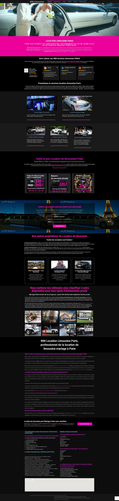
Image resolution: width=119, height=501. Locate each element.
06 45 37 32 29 (82, 1)
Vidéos (69, 1)
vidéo (33, 406)
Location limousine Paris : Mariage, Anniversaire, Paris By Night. (44, 495)
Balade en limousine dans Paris (33, 458)
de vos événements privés (46, 424)
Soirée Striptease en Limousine (83, 137)
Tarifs (64, 1)
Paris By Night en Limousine (41, 112)
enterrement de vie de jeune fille (65, 386)
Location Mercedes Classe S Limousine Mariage (83, 271)
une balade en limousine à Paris (59, 164)
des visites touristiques (76, 247)
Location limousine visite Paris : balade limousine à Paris (39, 472)
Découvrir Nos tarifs (59, 168)
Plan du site (57, 499)
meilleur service (59, 424)
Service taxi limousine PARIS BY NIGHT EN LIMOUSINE (38, 467)
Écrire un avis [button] (33, 76)
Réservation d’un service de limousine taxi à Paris (37, 470)
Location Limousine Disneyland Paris (59, 271)
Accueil (50, 1)
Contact (75, 1)
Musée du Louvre (63, 437)
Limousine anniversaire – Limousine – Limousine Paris (38, 466)
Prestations (57, 1)
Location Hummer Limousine (36, 137)
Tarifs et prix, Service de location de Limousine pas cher (38, 460)
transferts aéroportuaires (65, 247)
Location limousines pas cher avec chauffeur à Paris (38, 456)
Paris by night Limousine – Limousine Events (36, 463)
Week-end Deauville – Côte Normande (36, 271)
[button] (94, 73)
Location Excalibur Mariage (59, 137)
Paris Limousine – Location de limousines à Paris (37, 459)
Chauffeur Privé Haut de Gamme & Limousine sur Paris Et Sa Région (41, 468)
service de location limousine (62, 365)
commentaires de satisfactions (73, 62)
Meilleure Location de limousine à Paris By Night (37, 474)
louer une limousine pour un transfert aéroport (44, 390)
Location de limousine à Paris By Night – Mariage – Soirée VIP (40, 464)
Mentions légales (64, 499)
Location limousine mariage (77, 112)
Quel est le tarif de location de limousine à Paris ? (37, 462)
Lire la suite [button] (81, 78)
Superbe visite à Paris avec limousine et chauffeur (37, 471)
